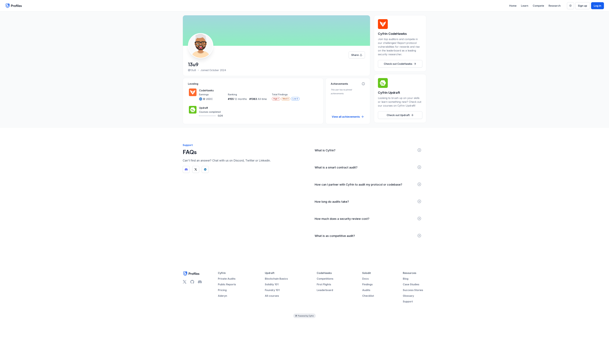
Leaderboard (325, 290)
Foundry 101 (272, 290)
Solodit (366, 273)
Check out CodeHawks (398, 63)
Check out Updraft (398, 115)
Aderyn (222, 295)
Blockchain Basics (276, 278)
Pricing (222, 290)
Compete (538, 5)
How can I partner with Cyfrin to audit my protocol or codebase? (358, 184)
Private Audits (227, 278)
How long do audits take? (332, 201)
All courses (272, 295)
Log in (597, 5)
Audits (366, 290)
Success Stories (413, 290)
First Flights (324, 284)
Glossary (408, 295)
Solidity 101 (271, 284)
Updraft (269, 273)
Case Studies (411, 284)
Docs (365, 278)
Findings (367, 284)
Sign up (582, 5)
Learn (524, 5)
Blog (405, 278)
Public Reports (227, 284)
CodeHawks (324, 273)
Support (408, 301)
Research (555, 5)
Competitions (325, 278)
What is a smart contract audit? (336, 167)
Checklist (368, 295)
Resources (409, 273)
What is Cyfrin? (325, 150)
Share (355, 55)
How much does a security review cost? (342, 218)
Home (513, 5)
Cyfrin (222, 273)
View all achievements (346, 116)
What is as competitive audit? (335, 236)
